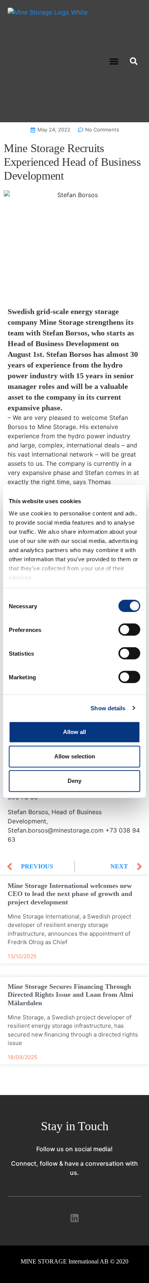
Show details (108, 708)
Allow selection (74, 756)
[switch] (129, 630)
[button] (114, 61)
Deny (74, 781)
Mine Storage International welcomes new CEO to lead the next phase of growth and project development (70, 894)
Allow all (74, 732)
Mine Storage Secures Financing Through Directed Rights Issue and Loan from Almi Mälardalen (70, 995)
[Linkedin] (74, 1218)
